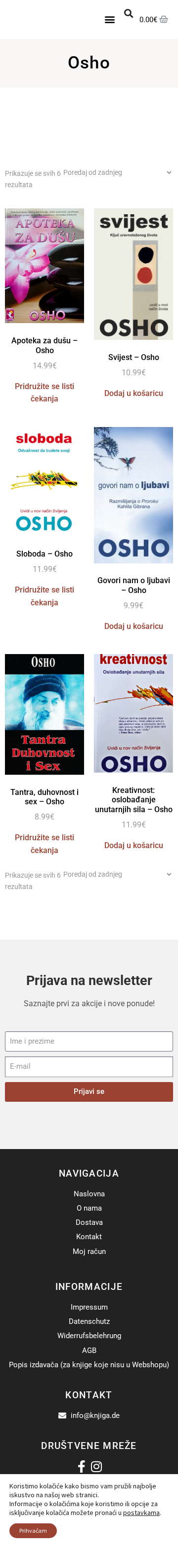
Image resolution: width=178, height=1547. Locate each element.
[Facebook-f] (82, 1466)
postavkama (141, 1512)
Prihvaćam (33, 1530)
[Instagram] (96, 1466)
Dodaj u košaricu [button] (133, 393)
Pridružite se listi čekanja (44, 393)
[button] (110, 19)
